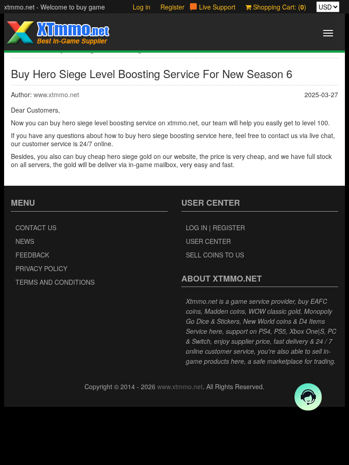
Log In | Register (215, 227)
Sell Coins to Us (215, 254)
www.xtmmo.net (56, 94)
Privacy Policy (41, 268)
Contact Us (35, 227)
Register (172, 6)
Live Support (217, 6)
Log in (141, 6)
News (24, 241)
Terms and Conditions (55, 282)
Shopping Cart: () (278, 6)
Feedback (32, 254)
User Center (208, 241)
